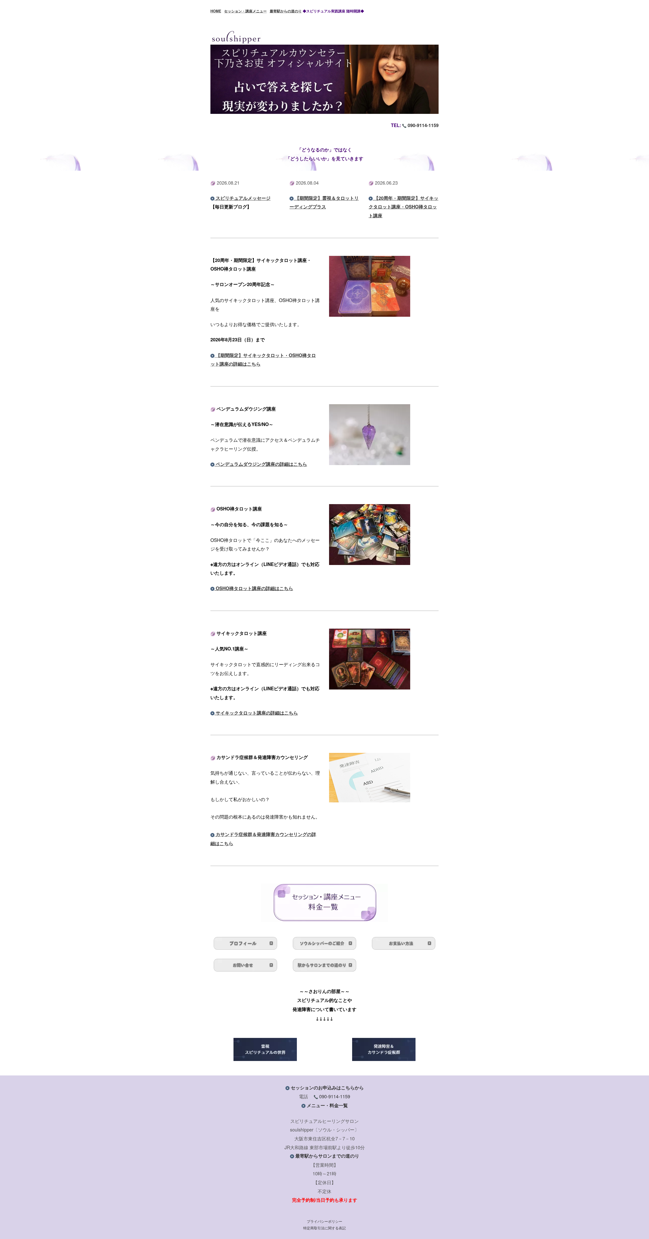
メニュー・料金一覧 (327, 1105)
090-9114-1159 (423, 125)
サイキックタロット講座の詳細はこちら (257, 713)
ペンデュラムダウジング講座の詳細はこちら (261, 464)
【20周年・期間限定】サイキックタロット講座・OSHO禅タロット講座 (403, 207)
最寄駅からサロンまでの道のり (327, 1156)
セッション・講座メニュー (245, 10)
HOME (215, 10)
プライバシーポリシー (324, 1221)
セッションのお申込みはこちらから (327, 1087)
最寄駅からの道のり (286, 10)
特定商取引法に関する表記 (324, 1227)
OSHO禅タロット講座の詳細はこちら (254, 588)
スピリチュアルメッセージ (243, 198)
